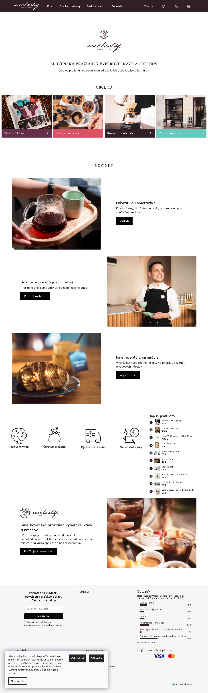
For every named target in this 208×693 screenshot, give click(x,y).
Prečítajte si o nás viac (38, 551)
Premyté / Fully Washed (151, 609)
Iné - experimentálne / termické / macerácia (161, 629)
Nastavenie (17, 681)
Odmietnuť (77, 658)
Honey (143, 616)
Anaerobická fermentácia (152, 622)
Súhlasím (96, 658)
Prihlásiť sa (43, 616)
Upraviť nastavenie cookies (23, 669)
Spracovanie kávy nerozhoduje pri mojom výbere (163, 636)
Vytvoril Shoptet (184, 684)
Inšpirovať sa (127, 375)
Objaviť (124, 220)
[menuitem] (50, 6)
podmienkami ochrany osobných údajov (43, 625)
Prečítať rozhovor (35, 296)
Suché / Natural (147, 602)
